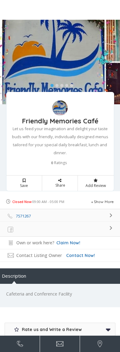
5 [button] (70, 84)
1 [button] (50, 84)
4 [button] (65, 84)
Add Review (96, 185)
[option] (60, 62)
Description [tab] (14, 276)
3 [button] (60, 84)
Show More (104, 201)
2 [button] (55, 84)
